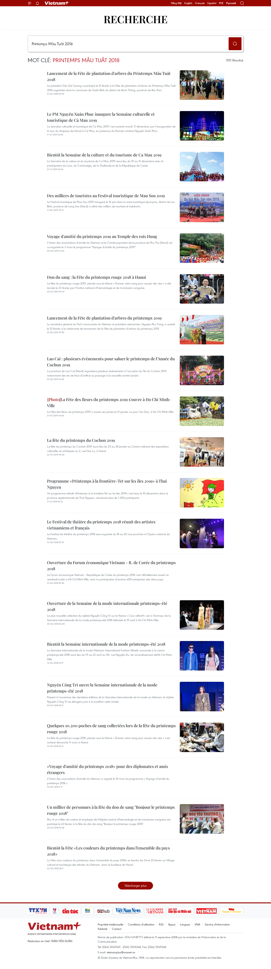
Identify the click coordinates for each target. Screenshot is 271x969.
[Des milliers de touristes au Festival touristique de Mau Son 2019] (202, 207)
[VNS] (128, 911)
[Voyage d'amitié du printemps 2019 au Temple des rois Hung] (202, 248)
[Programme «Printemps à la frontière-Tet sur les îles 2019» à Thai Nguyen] (202, 492)
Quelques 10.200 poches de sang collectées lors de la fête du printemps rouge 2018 (111, 728)
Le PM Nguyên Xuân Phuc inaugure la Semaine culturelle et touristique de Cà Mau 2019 (101, 117)
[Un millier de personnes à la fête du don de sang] (202, 819)
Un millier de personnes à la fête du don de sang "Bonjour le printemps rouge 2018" (111, 810)
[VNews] (54, 911)
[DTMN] (179, 911)
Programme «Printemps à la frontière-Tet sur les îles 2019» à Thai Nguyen (107, 484)
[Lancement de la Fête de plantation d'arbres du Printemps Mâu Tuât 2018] (202, 85)
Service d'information (217, 924)
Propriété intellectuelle (110, 924)
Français (200, 3)
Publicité (102, 929)
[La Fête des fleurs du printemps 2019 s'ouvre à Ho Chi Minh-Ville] (202, 411)
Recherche (136, 19)
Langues (185, 924)
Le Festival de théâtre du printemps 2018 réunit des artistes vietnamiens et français (101, 525)
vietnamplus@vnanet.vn (121, 952)
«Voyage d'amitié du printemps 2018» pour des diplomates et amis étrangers (107, 769)
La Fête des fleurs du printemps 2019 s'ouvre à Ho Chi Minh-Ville (109, 402)
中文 (221, 3)
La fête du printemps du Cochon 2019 (81, 440)
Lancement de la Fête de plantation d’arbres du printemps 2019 (104, 318)
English (188, 3)
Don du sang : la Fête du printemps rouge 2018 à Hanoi (96, 277)
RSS (161, 924)
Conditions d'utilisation (141, 924)
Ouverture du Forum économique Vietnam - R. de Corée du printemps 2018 (111, 565)
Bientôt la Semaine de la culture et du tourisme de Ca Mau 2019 (104, 155)
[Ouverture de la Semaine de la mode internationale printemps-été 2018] (202, 615)
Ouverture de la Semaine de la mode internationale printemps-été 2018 (107, 606)
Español (211, 3)
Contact (116, 929)
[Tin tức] (70, 911)
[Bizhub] (103, 911)
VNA (197, 924)
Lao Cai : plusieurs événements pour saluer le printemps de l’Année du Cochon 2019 (111, 361)
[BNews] (88, 911)
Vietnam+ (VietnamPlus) (57, 3)
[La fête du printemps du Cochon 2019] (202, 452)
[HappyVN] (231, 911)
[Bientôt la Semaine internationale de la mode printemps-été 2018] (202, 656)
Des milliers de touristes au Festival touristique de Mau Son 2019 (106, 195)
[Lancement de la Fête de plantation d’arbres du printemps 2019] (202, 329)
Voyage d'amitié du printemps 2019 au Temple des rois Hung (102, 236)
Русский (231, 3)
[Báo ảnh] (206, 911)
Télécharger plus (135, 885)
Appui (171, 924)
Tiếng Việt (176, 3)
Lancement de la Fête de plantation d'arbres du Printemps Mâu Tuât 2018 (109, 76)
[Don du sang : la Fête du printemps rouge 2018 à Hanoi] (202, 289)
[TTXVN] (38, 911)
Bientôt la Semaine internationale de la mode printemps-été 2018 (106, 644)
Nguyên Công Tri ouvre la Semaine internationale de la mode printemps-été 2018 (102, 688)
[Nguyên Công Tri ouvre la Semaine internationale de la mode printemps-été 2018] (202, 696)
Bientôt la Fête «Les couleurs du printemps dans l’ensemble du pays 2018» (108, 851)
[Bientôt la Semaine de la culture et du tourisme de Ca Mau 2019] (202, 166)
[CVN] (154, 911)
